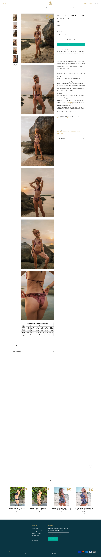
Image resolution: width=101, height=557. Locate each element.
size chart (69, 102)
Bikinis (47, 8)
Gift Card (80, 8)
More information (61, 138)
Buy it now (71, 44)
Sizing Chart (35, 528)
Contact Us (35, 540)
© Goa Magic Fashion (9, 551)
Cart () (96, 3)
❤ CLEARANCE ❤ (22, 8)
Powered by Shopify (22, 553)
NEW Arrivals (32, 8)
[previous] (4, 498)
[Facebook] (50, 553)
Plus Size (53, 8)
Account (85, 3)
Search (90, 3)
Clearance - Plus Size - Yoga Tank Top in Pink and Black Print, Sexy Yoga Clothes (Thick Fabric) (84, 510)
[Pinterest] (55, 553)
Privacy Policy (35, 535)
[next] (96, 498)
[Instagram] (52, 553)
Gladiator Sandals (71, 8)
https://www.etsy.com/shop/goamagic (66, 117)
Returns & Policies (17, 351)
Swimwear (40, 8)
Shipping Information (17, 345)
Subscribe (53, 538)
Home (13, 8)
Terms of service (36, 538)
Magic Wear (61, 8)
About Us (87, 8)
